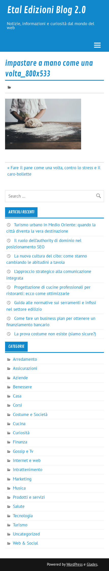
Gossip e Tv (23, 451)
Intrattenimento (27, 469)
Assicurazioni (25, 368)
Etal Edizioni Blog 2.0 (46, 10)
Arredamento (25, 359)
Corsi (17, 405)
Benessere (22, 387)
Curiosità (21, 433)
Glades (92, 564)
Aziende (20, 377)
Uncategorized (26, 534)
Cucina (19, 423)
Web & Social (25, 543)
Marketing (22, 479)
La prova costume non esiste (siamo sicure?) (55, 334)
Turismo (20, 525)
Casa (17, 396)
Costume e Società (30, 414)
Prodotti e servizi (29, 497)
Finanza (20, 442)
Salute (19, 506)
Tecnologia (23, 515)
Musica (19, 488)
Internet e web (27, 460)
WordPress (74, 564)
